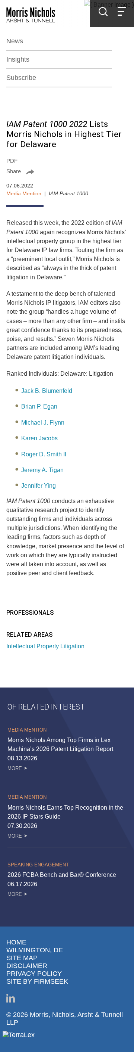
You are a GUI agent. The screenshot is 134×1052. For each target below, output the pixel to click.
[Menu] (122, 12)
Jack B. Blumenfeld (46, 390)
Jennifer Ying (38, 485)
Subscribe (21, 77)
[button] (67, 171)
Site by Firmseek (37, 981)
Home (16, 942)
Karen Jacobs (39, 438)
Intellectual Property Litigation (45, 646)
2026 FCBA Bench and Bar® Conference (61, 874)
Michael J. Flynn (42, 422)
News (14, 41)
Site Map (22, 958)
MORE (14, 768)
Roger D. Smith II (43, 454)
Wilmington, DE (34, 950)
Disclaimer (26, 965)
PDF (11, 161)
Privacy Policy (34, 973)
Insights (17, 59)
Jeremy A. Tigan (42, 469)
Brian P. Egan (39, 406)
